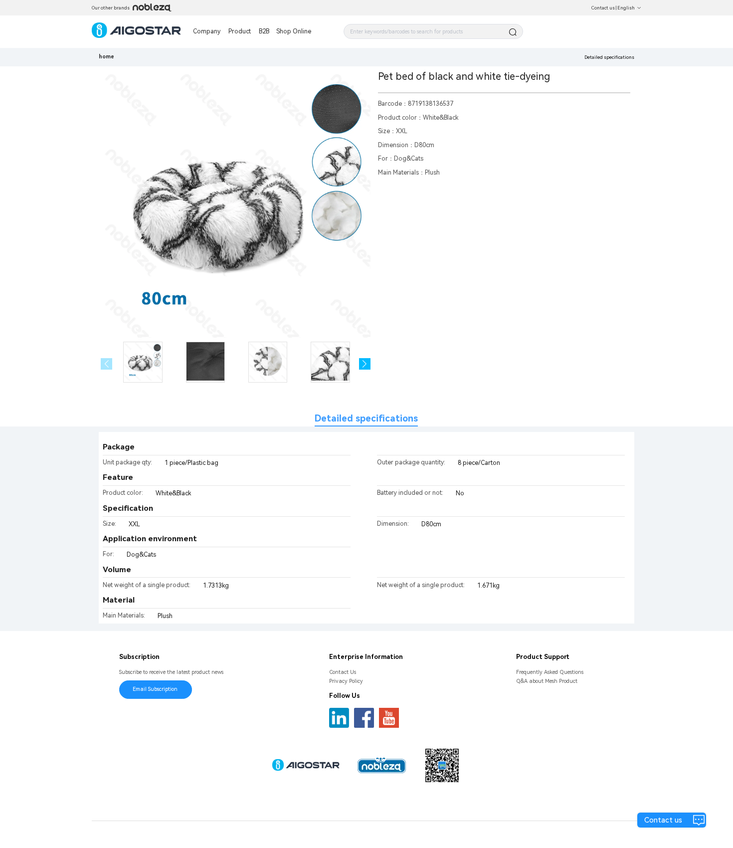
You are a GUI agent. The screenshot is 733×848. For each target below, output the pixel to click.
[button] (364, 364)
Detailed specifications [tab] (366, 418)
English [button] (626, 7)
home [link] (106, 56)
